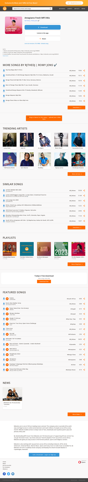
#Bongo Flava (71, 354)
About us (5, 469)
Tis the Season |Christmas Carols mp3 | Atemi (78, 257)
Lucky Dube (7, 148)
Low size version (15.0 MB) (32, 43)
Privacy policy (82, 480)
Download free (44, 281)
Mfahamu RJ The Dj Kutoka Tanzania (12, 403)
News (4, 463)
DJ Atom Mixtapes (42, 257)
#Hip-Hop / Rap (71, 319)
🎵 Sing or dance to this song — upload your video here (44, 118)
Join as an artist (7, 465)
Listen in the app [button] (42, 33)
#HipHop (73, 324)
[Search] (50, 8)
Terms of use (74, 480)
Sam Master (24, 168)
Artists (76, 8)
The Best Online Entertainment (27, 257)
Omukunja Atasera (78, 168)
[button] (43, 38)
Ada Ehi (23, 148)
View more (5, 56)
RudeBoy (40, 168)
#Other (73, 365)
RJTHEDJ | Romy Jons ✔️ (32, 20)
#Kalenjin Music (71, 370)
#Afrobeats (72, 334)
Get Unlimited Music (74, 3)
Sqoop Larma (59, 168)
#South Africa (71, 299)
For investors (6, 467)
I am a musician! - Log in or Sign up (44, 454)
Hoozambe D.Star (77, 148)
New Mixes (57, 257)
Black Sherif (58, 148)
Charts (69, 8)
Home (4, 461)
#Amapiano (72, 349)
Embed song (44, 43)
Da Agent (41, 148)
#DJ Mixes (72, 70)
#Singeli (73, 309)
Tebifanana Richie (9, 168)
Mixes (83, 8)
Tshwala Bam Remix (9, 257)
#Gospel (73, 314)
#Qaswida (72, 344)
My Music (62, 8)
